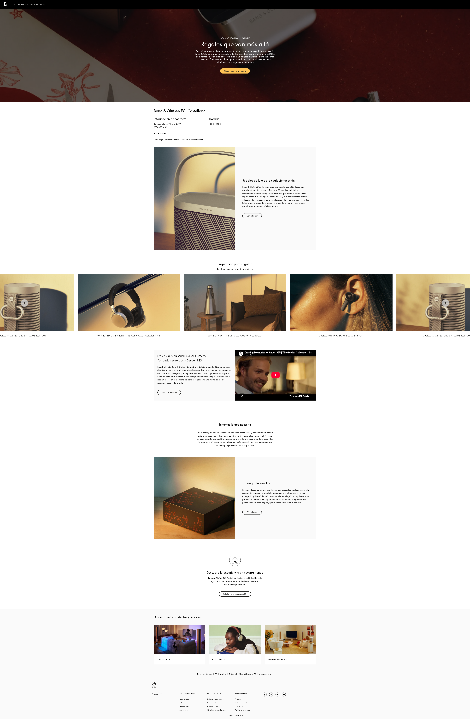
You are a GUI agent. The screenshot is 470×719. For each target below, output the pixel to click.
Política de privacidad (221, 699)
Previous (24, 303)
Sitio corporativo (249, 703)
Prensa (247, 699)
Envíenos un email (172, 139)
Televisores (193, 706)
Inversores (248, 706)
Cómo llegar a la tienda (237, 71)
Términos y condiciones (221, 710)
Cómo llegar (158, 139)
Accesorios (193, 710)
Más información (171, 393)
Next (445, 303)
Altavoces (193, 703)
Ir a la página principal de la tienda (28, 4)
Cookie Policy (221, 703)
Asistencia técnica (249, 710)
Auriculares (193, 699)
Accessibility (221, 706)
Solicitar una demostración (192, 139)
